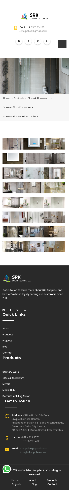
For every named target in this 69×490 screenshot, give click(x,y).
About (6, 328)
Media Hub (9, 390)
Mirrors (6, 384)
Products (19, 98)
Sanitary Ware (11, 372)
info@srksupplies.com (33, 452)
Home (6, 98)
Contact (7, 352)
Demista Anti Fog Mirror (16, 396)
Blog (5, 346)
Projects (7, 340)
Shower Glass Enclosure (17, 107)
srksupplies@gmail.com (33, 448)
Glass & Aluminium (38, 98)
